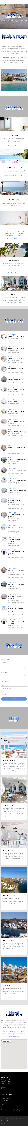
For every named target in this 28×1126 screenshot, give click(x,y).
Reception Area (8, 850)
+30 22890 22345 (5, 1083)
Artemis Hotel (11, 1)
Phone (2, 691)
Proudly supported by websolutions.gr (13, 1118)
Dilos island (6, 985)
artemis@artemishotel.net (14, 1036)
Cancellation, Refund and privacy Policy (10, 1109)
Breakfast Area (8, 805)
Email (2, 685)
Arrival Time (4, 672)
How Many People (5, 659)
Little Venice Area (8, 940)
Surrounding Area (9, 895)
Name (2, 679)
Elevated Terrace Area (10, 760)
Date (2, 666)
